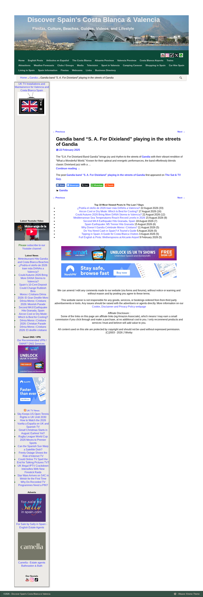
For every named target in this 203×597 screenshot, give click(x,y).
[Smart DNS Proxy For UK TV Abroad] (119, 261)
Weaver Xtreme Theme (189, 594)
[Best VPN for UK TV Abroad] (119, 276)
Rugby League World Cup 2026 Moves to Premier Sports (33, 439)
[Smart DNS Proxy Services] (32, 372)
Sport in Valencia (110, 65)
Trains (170, 60)
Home (21, 60)
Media (80, 65)
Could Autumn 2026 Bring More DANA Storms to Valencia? (33, 278)
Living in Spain (26, 70)
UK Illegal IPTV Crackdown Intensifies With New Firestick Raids (33, 469)
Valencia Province (126, 60)
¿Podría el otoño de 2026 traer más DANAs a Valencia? (33, 268)
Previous (59, 131)
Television (92, 65)
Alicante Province (104, 60)
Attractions (24, 65)
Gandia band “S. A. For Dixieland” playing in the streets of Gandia (105, 175)
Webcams (77, 70)
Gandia (33, 77)
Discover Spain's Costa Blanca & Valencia (93, 19)
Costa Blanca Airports (151, 60)
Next (181, 131)
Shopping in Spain (155, 65)
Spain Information (47, 70)
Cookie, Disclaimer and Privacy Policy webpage (119, 306)
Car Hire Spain (176, 65)
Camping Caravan (132, 65)
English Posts (35, 60)
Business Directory (105, 70)
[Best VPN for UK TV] (32, 403)
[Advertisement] (101, 7)
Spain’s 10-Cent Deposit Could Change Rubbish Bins (33, 288)
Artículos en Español (57, 60)
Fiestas (65, 70)
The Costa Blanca (82, 60)
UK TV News (33, 410)
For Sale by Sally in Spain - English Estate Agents (31, 526)
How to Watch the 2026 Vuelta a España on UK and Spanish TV (33, 423)
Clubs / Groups (65, 65)
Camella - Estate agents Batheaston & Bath (31, 564)
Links (89, 70)
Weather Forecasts (44, 65)
